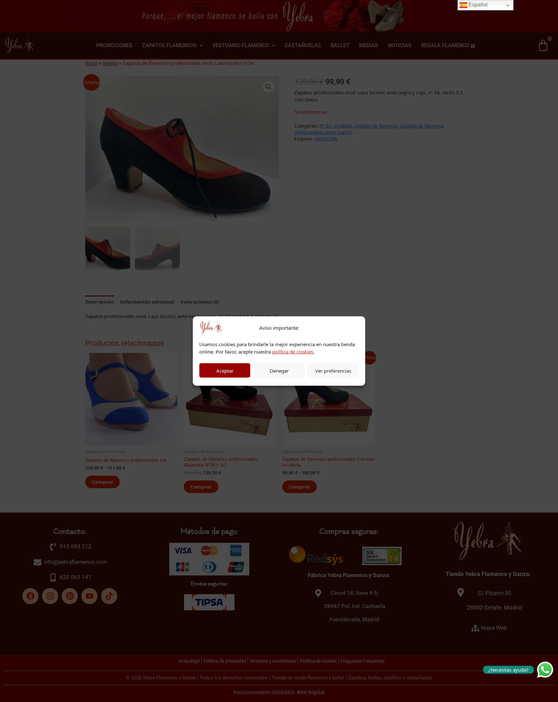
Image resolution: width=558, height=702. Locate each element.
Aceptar (224, 370)
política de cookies (292, 351)
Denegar (279, 370)
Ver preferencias (333, 370)
